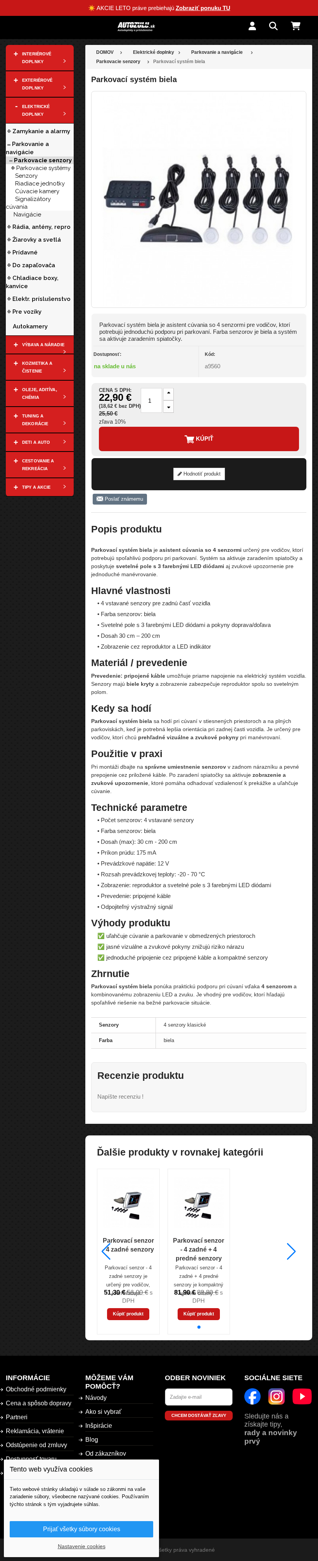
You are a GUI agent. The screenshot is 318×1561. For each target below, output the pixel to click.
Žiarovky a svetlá (36, 239)
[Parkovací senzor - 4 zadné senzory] (128, 1202)
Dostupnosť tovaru (31, 1459)
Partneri (17, 1417)
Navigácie (27, 214)
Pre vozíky (26, 311)
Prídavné (25, 252)
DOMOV (105, 52)
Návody (96, 1397)
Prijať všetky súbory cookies (81, 1529)
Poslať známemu (123, 499)
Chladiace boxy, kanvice (32, 282)
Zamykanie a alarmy (41, 131)
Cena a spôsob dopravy (38, 1403)
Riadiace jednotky (40, 183)
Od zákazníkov (105, 1453)
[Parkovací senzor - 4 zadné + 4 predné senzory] (199, 1202)
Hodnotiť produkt (201, 474)
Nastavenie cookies (81, 1546)
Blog (91, 1439)
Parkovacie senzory (43, 160)
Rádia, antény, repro (41, 226)
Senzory (26, 175)
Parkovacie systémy (43, 168)
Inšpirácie (98, 1425)
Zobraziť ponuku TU (203, 8)
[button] (198, 1327)
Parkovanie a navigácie (27, 148)
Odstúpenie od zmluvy (36, 1445)
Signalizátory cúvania (28, 203)
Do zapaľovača (33, 265)
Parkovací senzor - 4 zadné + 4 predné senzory (198, 1249)
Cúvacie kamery (37, 191)
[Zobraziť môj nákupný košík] (301, 26)
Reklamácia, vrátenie (35, 1431)
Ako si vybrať (103, 1411)
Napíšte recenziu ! (120, 1096)
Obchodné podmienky (36, 1389)
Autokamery (30, 326)
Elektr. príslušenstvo (41, 298)
